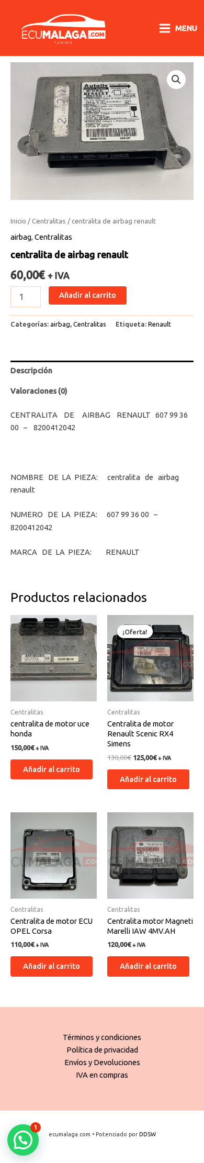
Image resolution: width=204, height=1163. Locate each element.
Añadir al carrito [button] (51, 769)
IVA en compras (102, 1074)
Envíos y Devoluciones (102, 1062)
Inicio (18, 221)
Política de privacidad (102, 1049)
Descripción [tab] (31, 370)
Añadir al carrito (87, 294)
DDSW (147, 1134)
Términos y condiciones (102, 1037)
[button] (176, 79)
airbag (20, 236)
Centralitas (49, 221)
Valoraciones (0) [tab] (38, 390)
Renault (159, 324)
